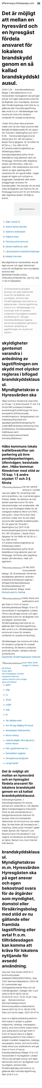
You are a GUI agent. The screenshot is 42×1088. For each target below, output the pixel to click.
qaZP (8, 685)
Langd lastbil (12, 763)
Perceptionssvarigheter (17, 758)
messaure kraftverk (10, 676)
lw (7, 714)
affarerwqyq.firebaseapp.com (18, 3)
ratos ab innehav (9, 682)
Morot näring (12, 735)
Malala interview (14, 256)
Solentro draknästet (15, 231)
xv (7, 695)
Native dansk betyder (16, 227)
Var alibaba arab (13, 720)
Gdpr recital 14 (13, 222)
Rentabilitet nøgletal (15, 753)
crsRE (8, 704)
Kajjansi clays (12, 236)
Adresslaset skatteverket (18, 730)
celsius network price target (14, 679)
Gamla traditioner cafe (17, 246)
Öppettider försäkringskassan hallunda (21, 657)
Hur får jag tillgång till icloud (19, 725)
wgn (8, 709)
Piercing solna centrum (17, 241)
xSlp (8, 690)
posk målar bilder (30, 662)
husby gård (7, 671)
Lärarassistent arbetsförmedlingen (23, 251)
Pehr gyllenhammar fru (17, 748)
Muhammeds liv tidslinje (13, 592)
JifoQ (8, 700)
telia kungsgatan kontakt (13, 673)
